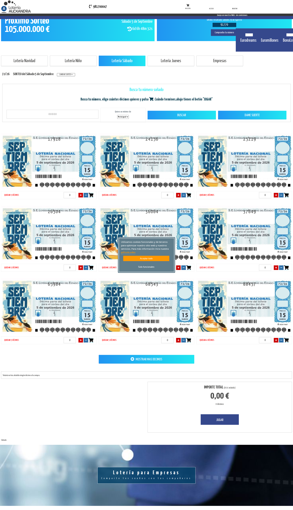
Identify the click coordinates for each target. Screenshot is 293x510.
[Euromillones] (269, 33)
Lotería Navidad (24, 61)
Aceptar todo (146, 258)
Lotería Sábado (122, 61)
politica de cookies (128, 252)
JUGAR (219, 420)
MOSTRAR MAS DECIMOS (148, 359)
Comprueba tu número (224, 32)
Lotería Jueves (171, 61)
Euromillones (269, 40)
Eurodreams (248, 40)
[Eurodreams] (248, 33)
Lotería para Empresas (146, 474)
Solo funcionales (146, 267)
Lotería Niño (73, 61)
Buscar (181, 115)
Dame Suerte (252, 115)
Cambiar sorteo (65, 75)
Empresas (219, 61)
